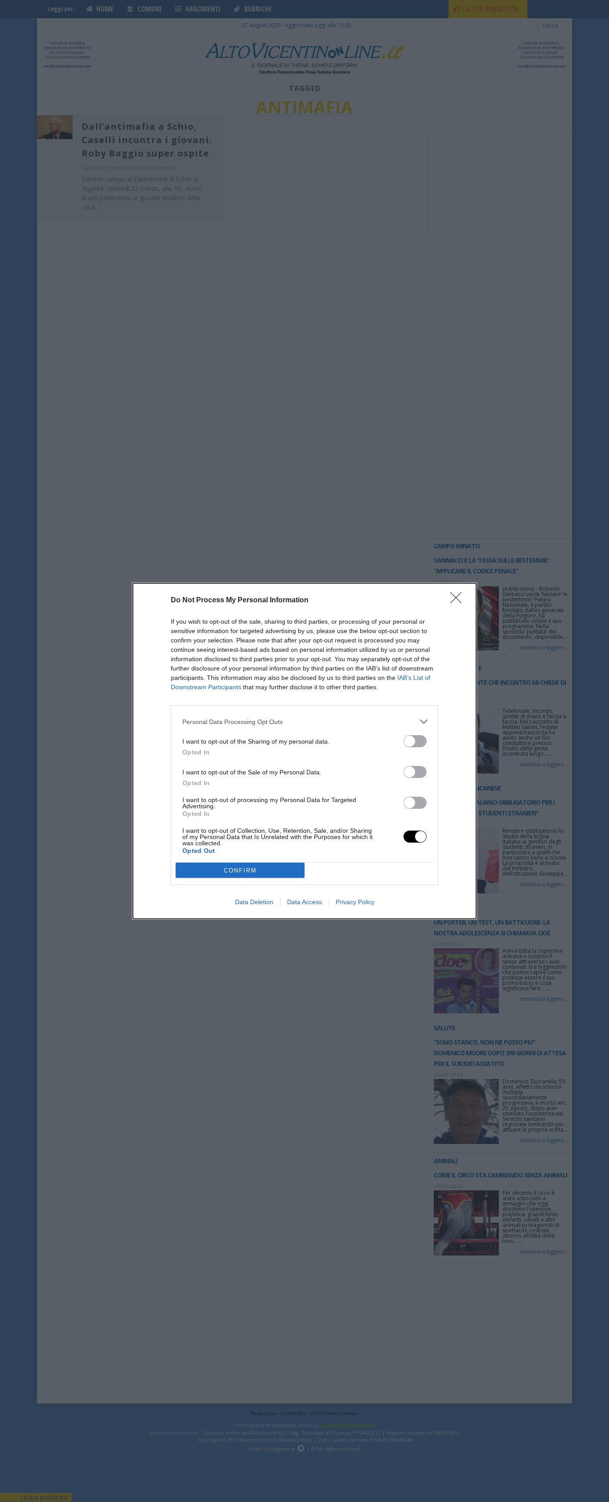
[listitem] (304, 721)
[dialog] (304, 751)
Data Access (304, 901)
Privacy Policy (355, 901)
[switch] (415, 741)
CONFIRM (240, 870)
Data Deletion (254, 901)
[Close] (458, 600)
